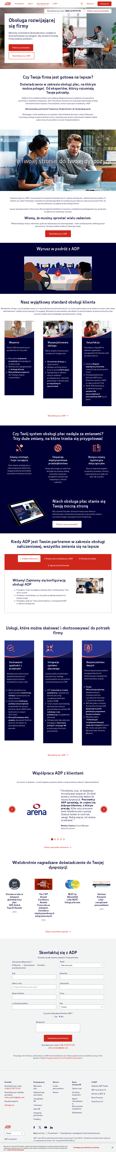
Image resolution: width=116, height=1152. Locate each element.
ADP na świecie (98, 1090)
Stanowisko (64, 983)
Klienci (30, 4)
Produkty (37, 1119)
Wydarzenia (77, 1112)
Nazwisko (63, 973)
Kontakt (8, 1082)
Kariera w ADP (97, 1094)
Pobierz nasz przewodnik (98, 11)
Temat (62, 962)
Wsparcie (90, 4)
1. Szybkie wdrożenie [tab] (29, 558)
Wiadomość (40, 1022)
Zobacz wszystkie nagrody (56, 931)
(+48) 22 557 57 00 (67, 1045)
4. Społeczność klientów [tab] (58, 565)
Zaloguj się (104, 4)
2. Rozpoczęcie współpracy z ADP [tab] (58, 558)
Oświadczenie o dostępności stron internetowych (80, 1133)
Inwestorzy (96, 1101)
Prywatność (53, 1133)
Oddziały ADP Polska (100, 1086)
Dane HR (37, 1109)
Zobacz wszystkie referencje (56, 847)
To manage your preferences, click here (86, 1147)
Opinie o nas (77, 1088)
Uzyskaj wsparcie (11, 1101)
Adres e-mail (17, 983)
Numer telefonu (18, 993)
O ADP (55, 4)
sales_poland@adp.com (58, 1048)
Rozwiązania (19, 4)
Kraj (61, 1003)
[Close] (112, 1147)
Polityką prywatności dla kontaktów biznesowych (63, 1058)
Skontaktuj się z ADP (21, 56)
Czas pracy (38, 1105)
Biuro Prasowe (97, 1097)
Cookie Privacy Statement (15, 1150)
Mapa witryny (39, 1133)
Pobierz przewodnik (20, 47)
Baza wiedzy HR (43, 4)
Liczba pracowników (20, 1003)
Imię (13, 973)
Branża (55, 1092)
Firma (62, 993)
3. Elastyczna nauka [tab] (87, 558)
